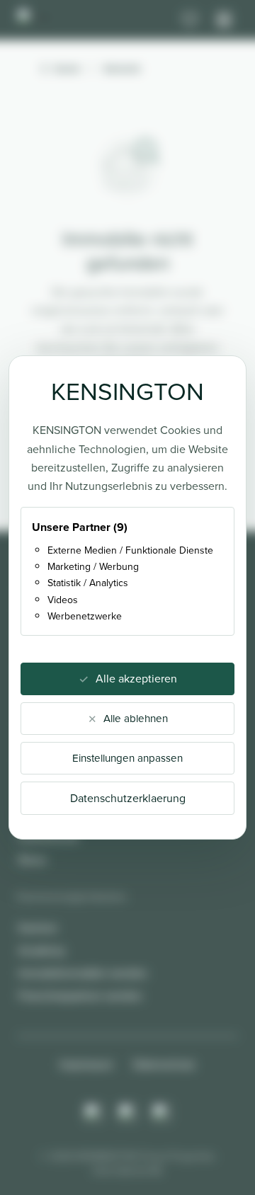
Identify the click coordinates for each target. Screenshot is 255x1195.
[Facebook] (127, 1112)
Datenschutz (164, 1064)
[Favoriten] (190, 20)
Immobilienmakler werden (82, 973)
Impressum (86, 1064)
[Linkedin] (161, 1112)
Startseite (122, 68)
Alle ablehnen (135, 718)
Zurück (67, 68)
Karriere (37, 928)
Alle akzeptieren (136, 678)
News (32, 860)
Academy (41, 950)
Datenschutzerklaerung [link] (128, 798)
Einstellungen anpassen (127, 758)
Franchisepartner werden (80, 996)
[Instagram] (93, 1112)
